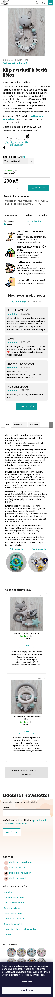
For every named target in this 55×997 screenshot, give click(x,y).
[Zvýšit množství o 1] (23, 188)
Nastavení (27, 981)
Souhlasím (26, 990)
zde (42, 974)
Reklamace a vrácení (14, 918)
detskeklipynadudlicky (19, 878)
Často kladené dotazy (14, 902)
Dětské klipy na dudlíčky (20, 873)
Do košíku (40, 187)
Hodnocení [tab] (34, 424)
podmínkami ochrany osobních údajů (24, 822)
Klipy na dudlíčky (34, 221)
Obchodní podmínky (13, 924)
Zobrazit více (26, 406)
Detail (27, 645)
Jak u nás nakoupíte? (14, 897)
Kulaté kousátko (39, 549)
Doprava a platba (12, 908)
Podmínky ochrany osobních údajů (20, 929)
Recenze (8, 934)
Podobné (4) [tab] (20, 424)
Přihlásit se (11, 832)
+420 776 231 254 (17, 867)
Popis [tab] (8, 424)
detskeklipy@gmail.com (20, 862)
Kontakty (8, 892)
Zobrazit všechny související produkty (26, 772)
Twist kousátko (16, 549)
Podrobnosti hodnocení (15, 63)
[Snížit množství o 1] (10, 188)
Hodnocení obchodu (26, 295)
